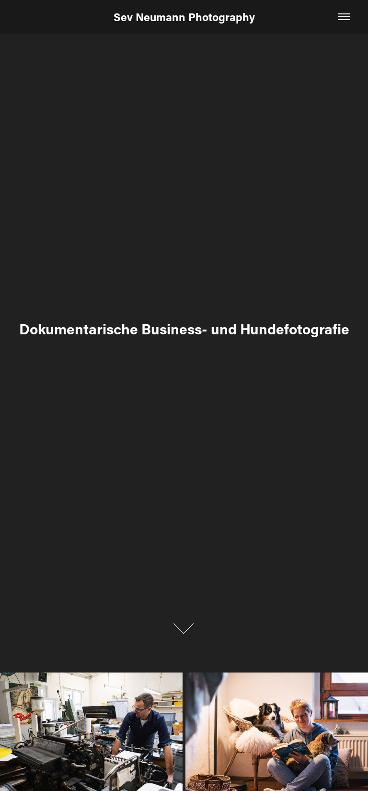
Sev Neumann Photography (184, 17)
